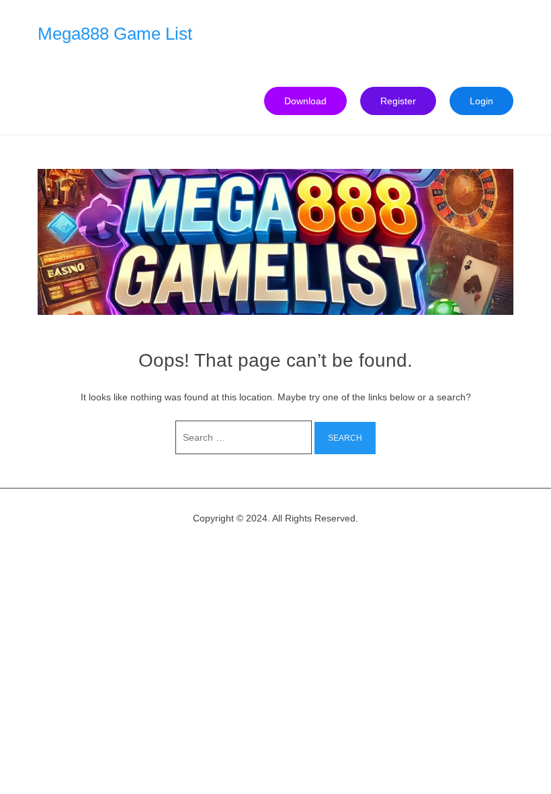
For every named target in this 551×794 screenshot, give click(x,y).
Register (398, 101)
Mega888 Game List (115, 34)
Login (481, 101)
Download (305, 101)
